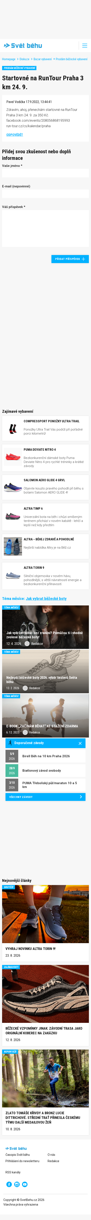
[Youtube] (24, 1184)
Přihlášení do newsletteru (22, 1161)
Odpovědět (14, 135)
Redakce (53, 1161)
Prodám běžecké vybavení (71, 59)
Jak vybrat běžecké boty (46, 598)
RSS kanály (13, 1172)
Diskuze (24, 59)
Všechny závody (20, 797)
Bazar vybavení (43, 59)
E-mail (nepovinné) (16, 186)
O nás (51, 1154)
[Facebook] (9, 1184)
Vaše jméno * (12, 166)
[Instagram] (17, 1184)
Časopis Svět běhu (18, 1154)
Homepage (8, 59)
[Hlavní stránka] (22, 45)
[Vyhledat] (73, 45)
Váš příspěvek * (13, 207)
